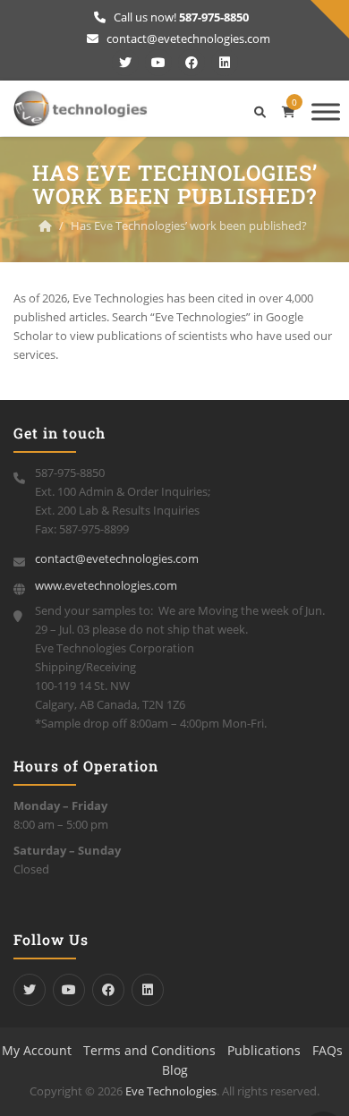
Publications (264, 1050)
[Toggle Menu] (325, 111)
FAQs (327, 1050)
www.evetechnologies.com (106, 585)
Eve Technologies (171, 1091)
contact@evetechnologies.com (187, 38)
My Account (37, 1050)
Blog (175, 1069)
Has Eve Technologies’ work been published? (189, 225)
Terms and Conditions (149, 1050)
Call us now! (180, 17)
